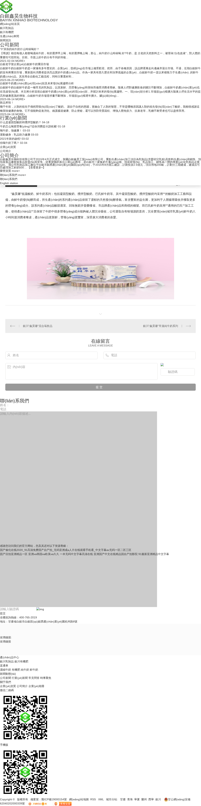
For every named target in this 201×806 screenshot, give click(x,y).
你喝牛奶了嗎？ (9, 142)
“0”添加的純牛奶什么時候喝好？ (19, 49)
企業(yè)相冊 (36, 686)
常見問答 (34, 677)
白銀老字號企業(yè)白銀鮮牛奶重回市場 (24, 64)
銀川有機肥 (7, 32)
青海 (130, 799)
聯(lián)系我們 (8, 174)
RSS (93, 799)
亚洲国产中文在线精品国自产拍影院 (116, 554)
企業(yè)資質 (8, 146)
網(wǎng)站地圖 (79, 799)
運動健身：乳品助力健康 (15, 134)
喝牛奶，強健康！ (11, 130)
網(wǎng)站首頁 (10, 23)
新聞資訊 (5, 40)
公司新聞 (9, 44)
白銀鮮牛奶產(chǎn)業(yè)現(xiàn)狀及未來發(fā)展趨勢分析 (37, 83)
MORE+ (20, 60)
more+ (16, 170)
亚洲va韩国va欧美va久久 (43, 554)
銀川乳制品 (7, 28)
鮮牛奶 (34, 669)
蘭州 (144, 799)
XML (101, 799)
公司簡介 (5, 151)
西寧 (151, 799)
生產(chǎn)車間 (9, 36)
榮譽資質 (5, 170)
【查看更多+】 (36, 167)
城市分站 (111, 799)
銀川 (158, 799)
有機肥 (16, 669)
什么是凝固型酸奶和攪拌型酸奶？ (20, 122)
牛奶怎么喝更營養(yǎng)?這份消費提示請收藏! (28, 126)
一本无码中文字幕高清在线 (76, 554)
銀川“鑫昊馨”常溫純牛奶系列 (160, 325)
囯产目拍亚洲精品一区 (13, 554)
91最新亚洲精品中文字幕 (153, 554)
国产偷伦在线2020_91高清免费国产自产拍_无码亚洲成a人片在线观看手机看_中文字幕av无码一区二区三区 (65, 549)
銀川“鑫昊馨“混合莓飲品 (37, 325)
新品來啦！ (7, 102)
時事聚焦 (45, 677)
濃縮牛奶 (5, 669)
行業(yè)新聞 (13, 118)
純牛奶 (25, 669)
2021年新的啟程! (10, 138)
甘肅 (123, 799)
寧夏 (137, 799)
